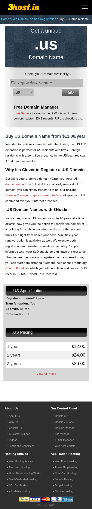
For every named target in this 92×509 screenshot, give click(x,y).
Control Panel (14, 268)
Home (5, 19)
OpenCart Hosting (65, 473)
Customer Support (19, 434)
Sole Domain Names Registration (33, 19)
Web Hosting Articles (21, 461)
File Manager (62, 434)
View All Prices (46, 373)
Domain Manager (65, 428)
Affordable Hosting (20, 491)
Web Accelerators (65, 446)
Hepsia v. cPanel (64, 422)
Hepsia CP (61, 416)
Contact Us (15, 428)
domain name (14, 184)
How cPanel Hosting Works (25, 473)
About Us (14, 416)
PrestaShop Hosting (66, 467)
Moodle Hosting (64, 491)
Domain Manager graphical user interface (33, 195)
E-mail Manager (64, 440)
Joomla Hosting (64, 479)
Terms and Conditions (21, 446)
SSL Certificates (18, 485)
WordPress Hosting (66, 461)
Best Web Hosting (19, 467)
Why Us (13, 422)
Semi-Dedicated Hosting (23, 479)
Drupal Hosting (64, 485)
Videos (13, 440)
